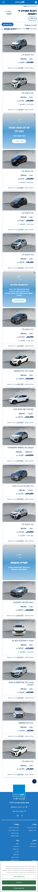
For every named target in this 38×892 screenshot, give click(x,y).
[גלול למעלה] (34, 781)
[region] (19, 876)
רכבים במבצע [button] (10, 29)
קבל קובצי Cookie (19, 888)
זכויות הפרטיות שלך (19, 876)
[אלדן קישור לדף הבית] (20, 2)
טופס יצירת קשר (18, 811)
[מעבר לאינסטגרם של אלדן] (18, 816)
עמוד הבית (33, 6)
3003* (11, 803)
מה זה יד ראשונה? (30, 25)
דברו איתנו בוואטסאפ (18, 807)
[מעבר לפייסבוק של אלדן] (22, 816)
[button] (36, 2)
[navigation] (19, 52)
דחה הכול (19, 882)
